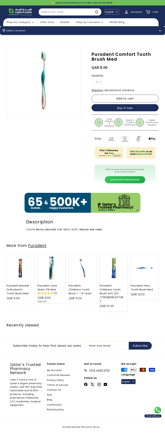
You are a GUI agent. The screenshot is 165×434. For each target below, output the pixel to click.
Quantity (97, 75)
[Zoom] (44, 80)
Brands (65, 22)
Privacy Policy (55, 380)
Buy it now (125, 108)
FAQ (49, 394)
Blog (49, 399)
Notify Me (59, 255)
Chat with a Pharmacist (125, 179)
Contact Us (54, 389)
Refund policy (55, 409)
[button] (46, 293)
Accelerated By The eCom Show (81, 427)
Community (54, 404)
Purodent (37, 245)
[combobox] (70, 12)
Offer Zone (47, 22)
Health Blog (117, 22)
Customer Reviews (58, 375)
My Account (54, 370)
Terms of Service (57, 385)
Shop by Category (18, 22)
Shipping (97, 90)
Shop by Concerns (88, 22)
